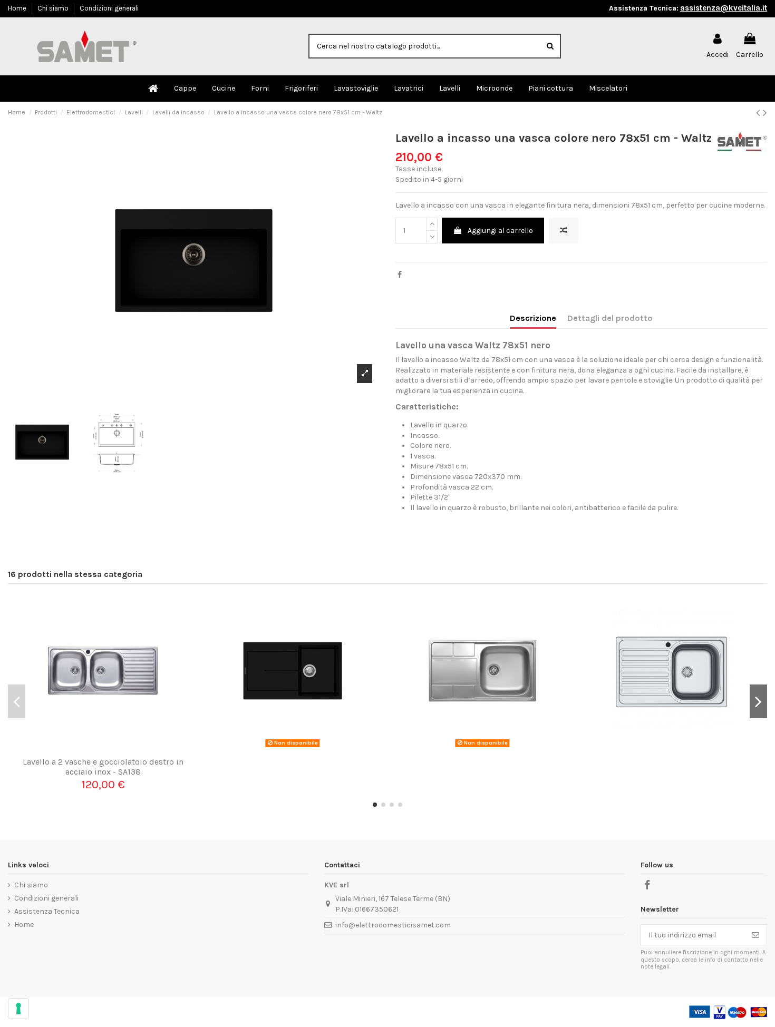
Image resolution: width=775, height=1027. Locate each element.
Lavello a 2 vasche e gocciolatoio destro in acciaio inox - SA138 (103, 767)
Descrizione (533, 318)
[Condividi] (400, 274)
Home (18, 8)
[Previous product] (759, 112)
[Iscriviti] (755, 935)
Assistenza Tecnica (47, 911)
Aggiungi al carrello (500, 230)
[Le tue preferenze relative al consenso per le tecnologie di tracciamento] (18, 1009)
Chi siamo (53, 8)
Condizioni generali (109, 8)
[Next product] (765, 112)
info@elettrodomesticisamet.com (393, 925)
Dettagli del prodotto (610, 318)
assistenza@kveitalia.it (723, 8)
